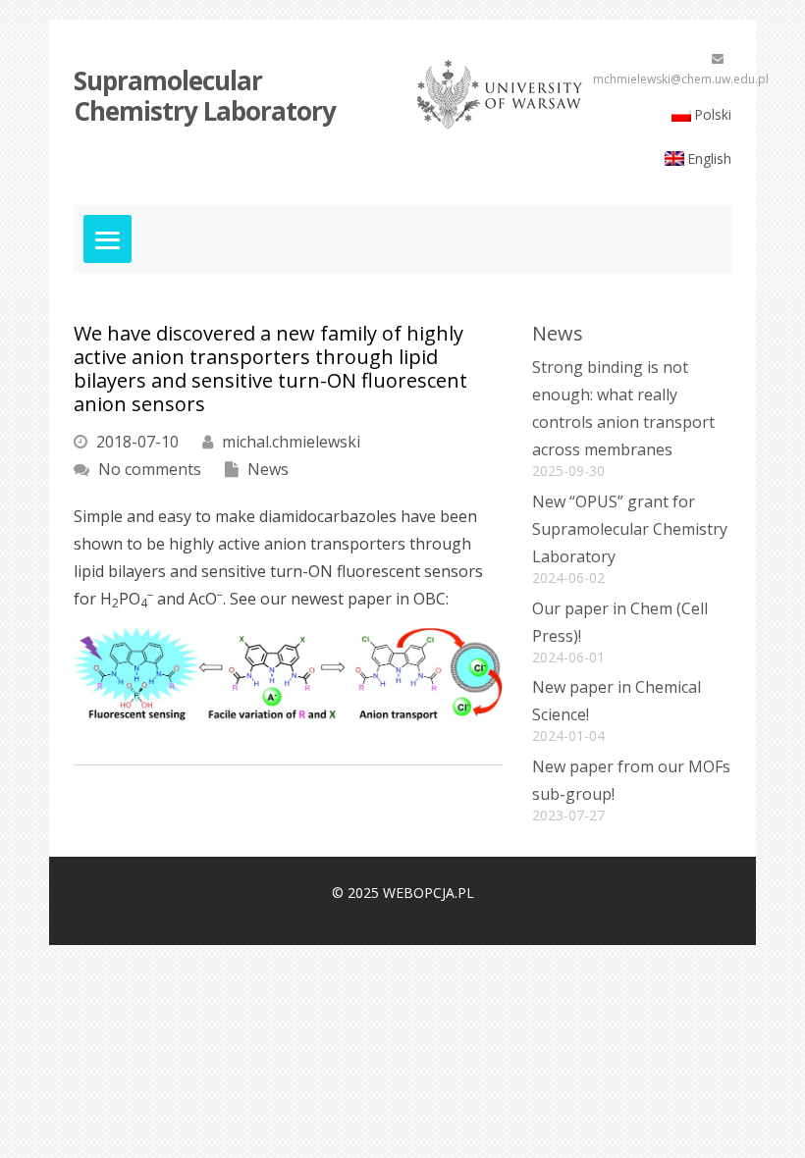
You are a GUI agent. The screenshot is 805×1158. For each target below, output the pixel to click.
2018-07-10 (135, 441)
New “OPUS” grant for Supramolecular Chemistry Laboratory (629, 529)
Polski (712, 114)
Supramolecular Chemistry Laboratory (205, 96)
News (266, 469)
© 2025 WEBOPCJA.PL (403, 892)
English (709, 158)
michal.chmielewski (289, 441)
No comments (147, 469)
